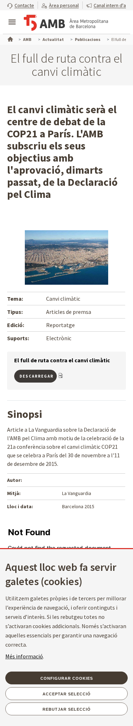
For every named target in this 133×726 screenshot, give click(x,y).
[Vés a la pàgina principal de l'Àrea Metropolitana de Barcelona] (66, 23)
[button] (20, 5)
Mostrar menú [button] (12, 16)
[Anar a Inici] (9, 38)
